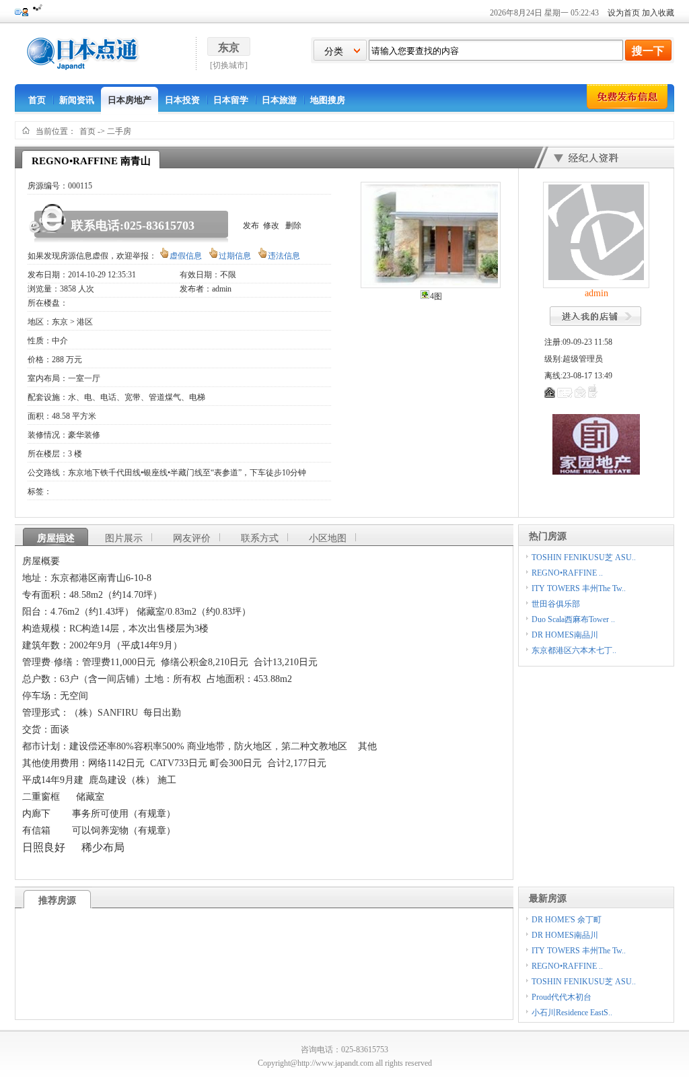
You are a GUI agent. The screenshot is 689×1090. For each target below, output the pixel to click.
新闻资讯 (76, 100)
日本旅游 (279, 100)
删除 (293, 225)
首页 (37, 100)
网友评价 (192, 538)
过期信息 (235, 256)
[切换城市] (229, 65)
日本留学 (230, 100)
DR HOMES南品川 (565, 635)
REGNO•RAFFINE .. (567, 573)
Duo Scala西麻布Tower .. (573, 619)
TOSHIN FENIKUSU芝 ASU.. (584, 557)
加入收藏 (658, 13)
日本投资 (182, 100)
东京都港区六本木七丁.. (574, 650)
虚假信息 (186, 256)
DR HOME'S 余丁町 (567, 919)
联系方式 (260, 538)
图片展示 (124, 538)
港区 (85, 322)
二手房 (119, 131)
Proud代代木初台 (561, 997)
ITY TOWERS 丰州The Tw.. (579, 588)
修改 (271, 225)
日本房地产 (129, 100)
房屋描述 (56, 538)
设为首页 (624, 13)
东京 (60, 322)
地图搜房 (327, 100)
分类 (333, 51)
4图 (436, 296)
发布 (251, 225)
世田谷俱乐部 (556, 604)
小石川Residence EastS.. (572, 1012)
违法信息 (284, 256)
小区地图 (328, 538)
